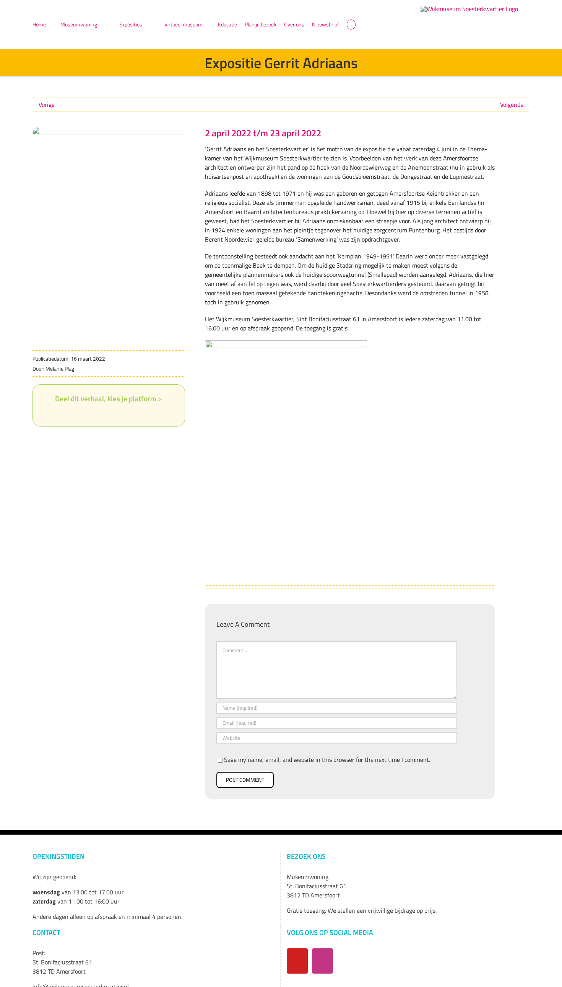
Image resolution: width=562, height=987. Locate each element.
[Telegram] (127, 413)
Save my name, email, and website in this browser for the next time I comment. (327, 759)
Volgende (511, 104)
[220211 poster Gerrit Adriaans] (108, 129)
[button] (351, 24)
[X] (90, 413)
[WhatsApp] (115, 413)
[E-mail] (139, 413)
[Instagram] (322, 961)
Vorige (47, 104)
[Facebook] (78, 413)
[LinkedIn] (102, 413)
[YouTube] (297, 961)
